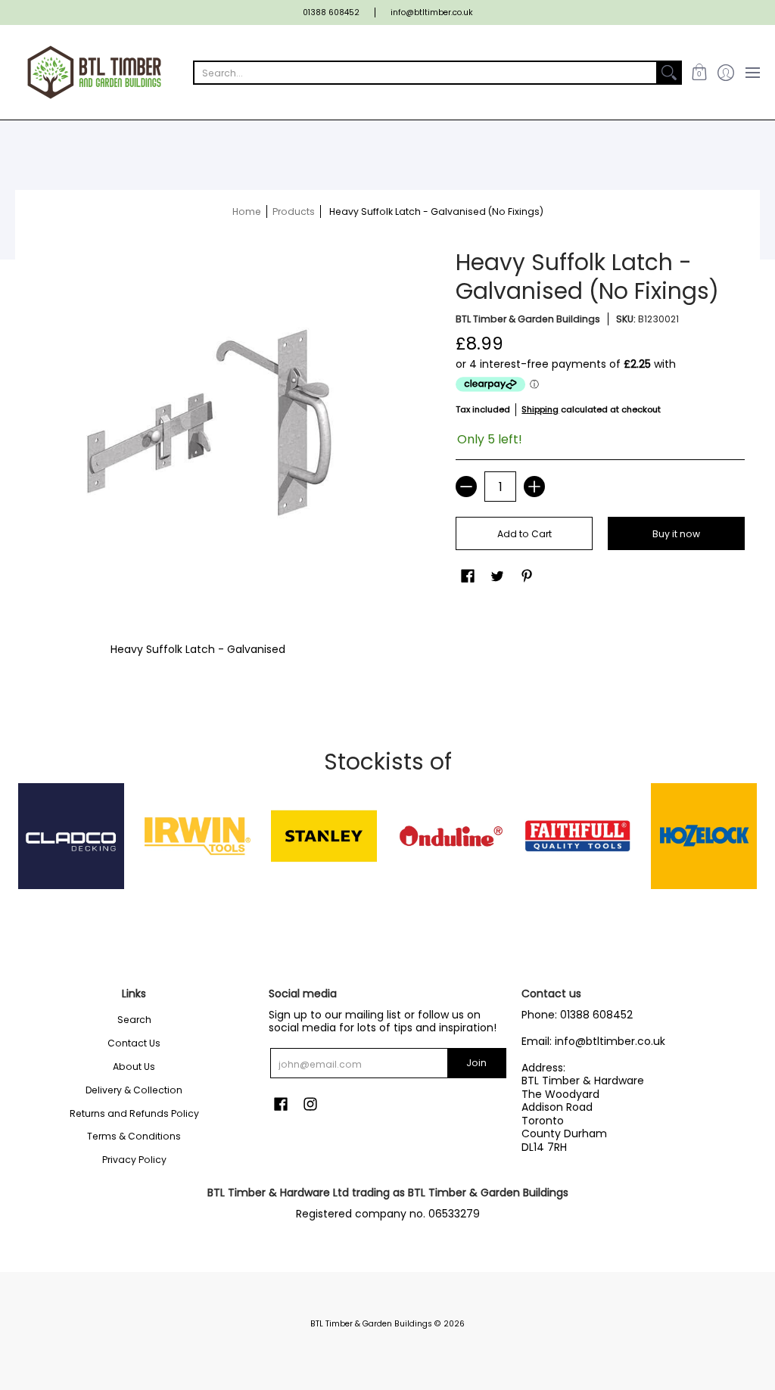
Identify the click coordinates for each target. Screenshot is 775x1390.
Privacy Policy (134, 1159)
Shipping (540, 409)
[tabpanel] (387, 646)
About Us (134, 1066)
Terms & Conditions (134, 1136)
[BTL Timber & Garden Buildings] (94, 72)
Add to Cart (524, 533)
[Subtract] (466, 486)
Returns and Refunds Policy (134, 1113)
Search (134, 1019)
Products (293, 211)
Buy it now (676, 533)
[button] (699, 72)
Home (246, 211)
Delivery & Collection (134, 1090)
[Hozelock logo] (704, 836)
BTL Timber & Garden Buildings (528, 319)
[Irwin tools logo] (197, 836)
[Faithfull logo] (577, 836)
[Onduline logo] (450, 836)
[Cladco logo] (70, 836)
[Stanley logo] (324, 836)
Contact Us (133, 1043)
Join (476, 1062)
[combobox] (425, 72)
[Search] (669, 72)
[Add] (534, 486)
